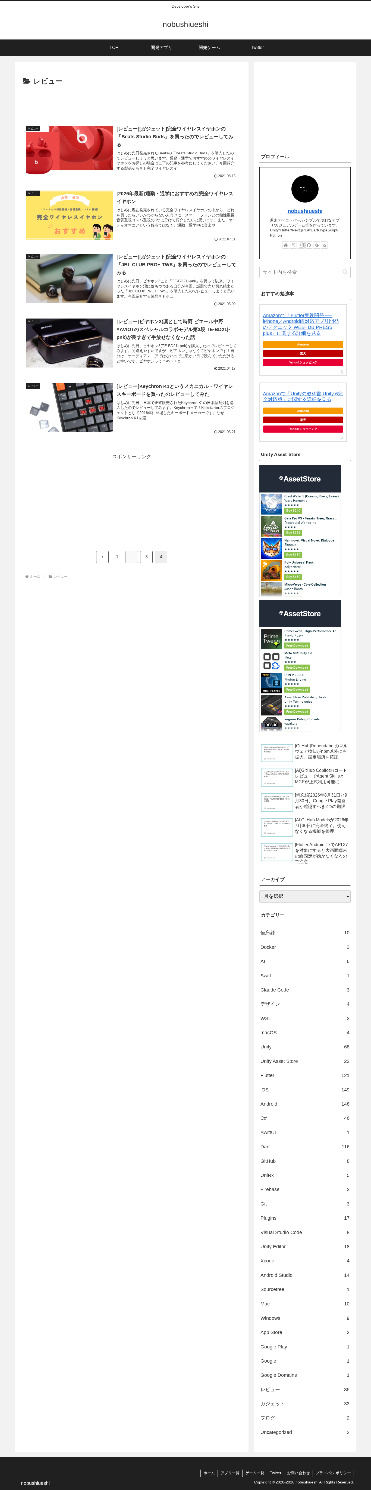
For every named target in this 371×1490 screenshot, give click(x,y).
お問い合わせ (298, 1473)
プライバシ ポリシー (333, 1473)
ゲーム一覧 (254, 1473)
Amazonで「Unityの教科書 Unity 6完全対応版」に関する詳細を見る (303, 396)
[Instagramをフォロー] (301, 245)
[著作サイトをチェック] (285, 245)
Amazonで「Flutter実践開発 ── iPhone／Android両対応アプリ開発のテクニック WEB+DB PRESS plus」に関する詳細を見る (301, 324)
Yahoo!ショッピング (303, 362)
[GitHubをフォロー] (308, 245)
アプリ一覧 (230, 1473)
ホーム (209, 1473)
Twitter (275, 1473)
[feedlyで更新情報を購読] (316, 245)
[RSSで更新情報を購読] (324, 245)
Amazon (303, 344)
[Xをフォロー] (293, 245)
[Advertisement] (131, 102)
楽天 (303, 353)
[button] (345, 272)
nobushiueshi (305, 211)
